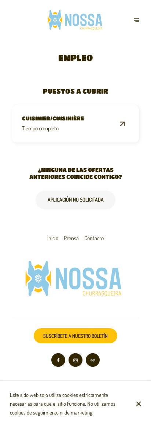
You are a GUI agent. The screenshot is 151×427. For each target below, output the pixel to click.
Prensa (71, 238)
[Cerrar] (138, 403)
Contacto (94, 238)
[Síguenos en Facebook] (58, 360)
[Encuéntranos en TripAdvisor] (93, 360)
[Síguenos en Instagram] (75, 360)
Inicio (52, 238)
